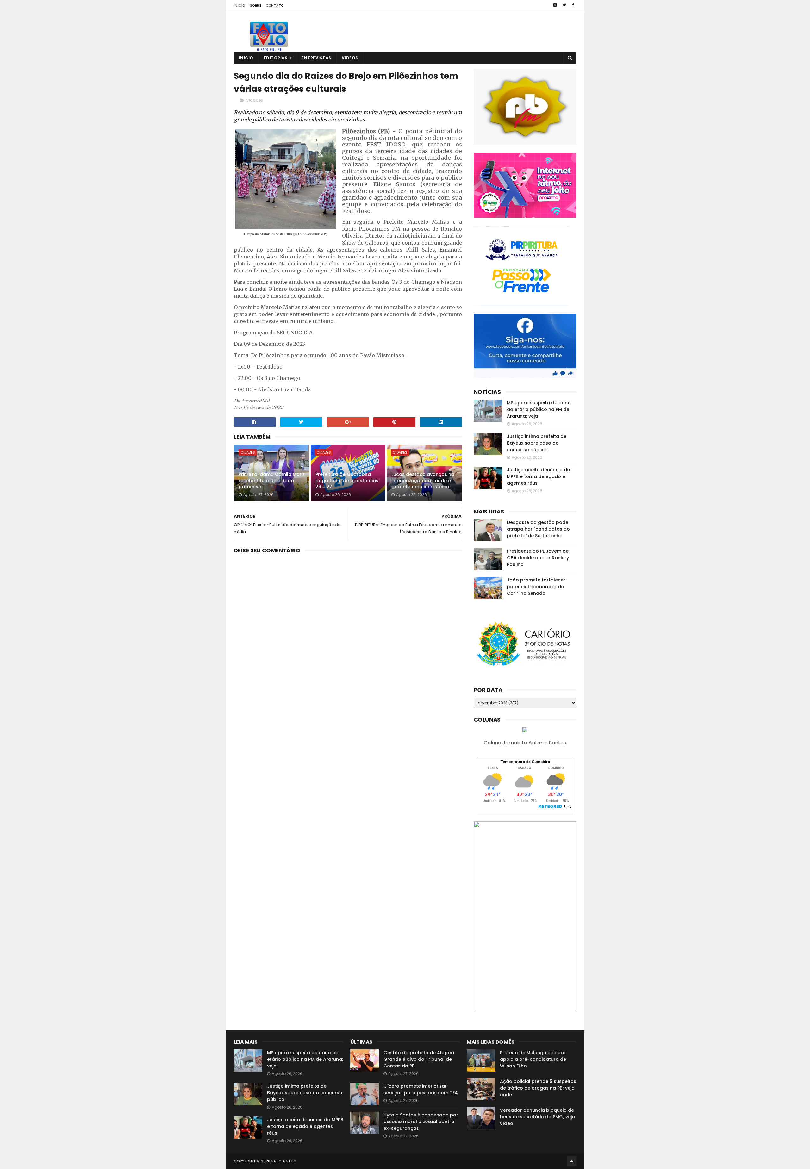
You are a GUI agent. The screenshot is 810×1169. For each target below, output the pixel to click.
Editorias (276, 57)
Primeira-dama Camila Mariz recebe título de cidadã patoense (272, 480)
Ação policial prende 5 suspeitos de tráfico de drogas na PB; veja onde (538, 1088)
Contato (275, 5)
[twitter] (564, 5)
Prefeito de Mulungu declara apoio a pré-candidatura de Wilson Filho (533, 1059)
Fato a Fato (283, 1161)
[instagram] (555, 5)
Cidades (254, 100)
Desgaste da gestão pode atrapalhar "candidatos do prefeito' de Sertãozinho (538, 529)
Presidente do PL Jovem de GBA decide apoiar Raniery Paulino (538, 558)
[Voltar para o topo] (571, 1161)
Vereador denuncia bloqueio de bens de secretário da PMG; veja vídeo (537, 1117)
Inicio (239, 5)
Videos (350, 57)
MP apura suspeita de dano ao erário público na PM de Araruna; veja (539, 409)
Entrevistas (316, 57)
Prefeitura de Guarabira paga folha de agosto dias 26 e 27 (346, 480)
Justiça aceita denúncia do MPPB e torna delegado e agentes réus (538, 476)
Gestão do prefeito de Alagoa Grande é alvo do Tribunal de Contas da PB (418, 1059)
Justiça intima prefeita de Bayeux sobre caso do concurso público (536, 443)
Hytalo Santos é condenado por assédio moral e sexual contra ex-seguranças (420, 1121)
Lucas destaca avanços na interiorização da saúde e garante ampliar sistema (422, 480)
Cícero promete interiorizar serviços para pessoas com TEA (420, 1089)
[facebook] (573, 5)
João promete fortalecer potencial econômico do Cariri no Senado (536, 586)
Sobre (255, 5)
